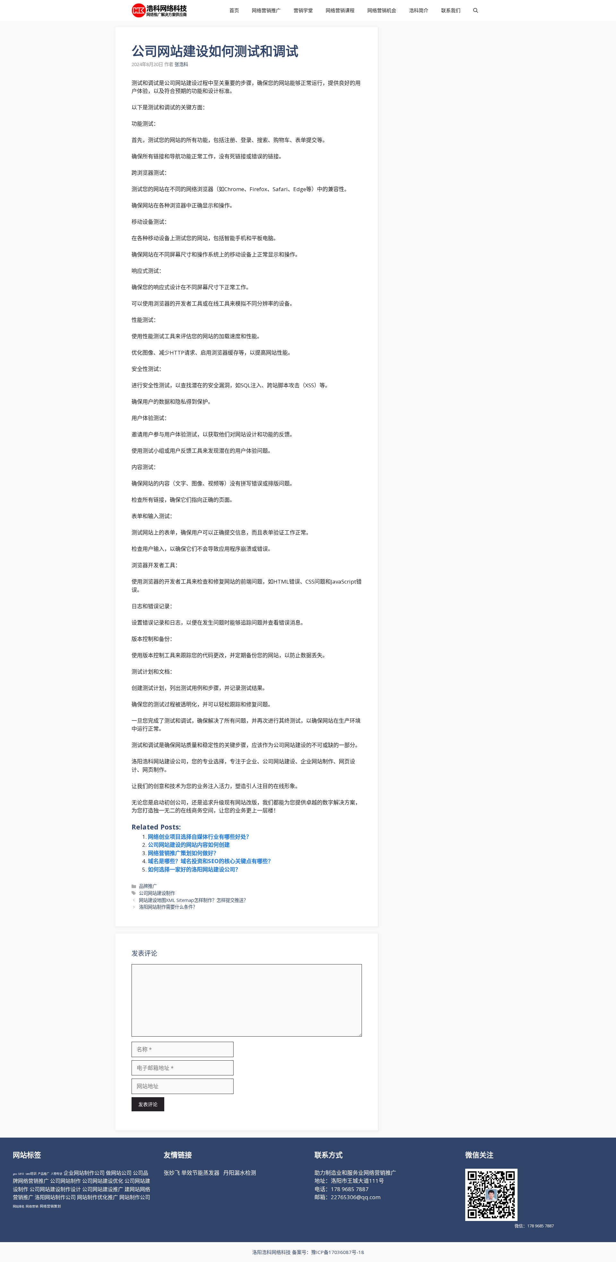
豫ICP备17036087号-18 (337, 1252)
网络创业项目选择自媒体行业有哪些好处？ (200, 836)
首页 (234, 10)
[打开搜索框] (475, 10)
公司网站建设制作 (157, 893)
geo (15, 1173)
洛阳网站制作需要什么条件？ (168, 907)
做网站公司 (119, 1172)
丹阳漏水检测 (239, 1172)
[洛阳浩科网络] (159, 10)
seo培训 (31, 1174)
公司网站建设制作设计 (55, 1189)
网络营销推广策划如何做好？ (183, 853)
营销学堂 (303, 10)
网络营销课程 (340, 10)
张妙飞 (172, 1172)
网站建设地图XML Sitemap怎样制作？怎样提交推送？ (193, 900)
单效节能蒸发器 (200, 1172)
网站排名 (18, 1206)
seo (21, 1173)
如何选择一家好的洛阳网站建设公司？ (194, 869)
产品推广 (43, 1174)
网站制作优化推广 (97, 1197)
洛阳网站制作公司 (55, 1197)
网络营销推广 (266, 10)
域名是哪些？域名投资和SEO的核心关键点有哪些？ (210, 861)
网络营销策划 (50, 1206)
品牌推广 (148, 886)
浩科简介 (418, 10)
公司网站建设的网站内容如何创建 (189, 844)
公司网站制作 (65, 1180)
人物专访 (56, 1174)
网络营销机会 (381, 10)
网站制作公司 (134, 1197)
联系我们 (450, 10)
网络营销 (32, 1206)
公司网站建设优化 (102, 1180)
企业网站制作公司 (84, 1172)
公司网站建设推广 (102, 1189)
